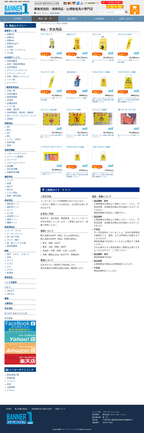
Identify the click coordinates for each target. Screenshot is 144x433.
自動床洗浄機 (13, 172)
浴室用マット (13, 216)
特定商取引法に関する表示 (42, 409)
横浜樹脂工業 (13, 375)
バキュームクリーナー (17, 153)
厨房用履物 (12, 246)
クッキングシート (15, 234)
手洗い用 (11, 91)
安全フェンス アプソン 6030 (76, 60)
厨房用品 (8, 277)
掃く (9, 127)
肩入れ (10, 189)
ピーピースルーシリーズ (15, 313)
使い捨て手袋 (13, 237)
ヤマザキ (8, 318)
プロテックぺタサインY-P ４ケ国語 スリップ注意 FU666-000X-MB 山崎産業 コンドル (129, 100)
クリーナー (12, 83)
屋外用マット (13, 207)
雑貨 (6, 251)
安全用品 (8, 308)
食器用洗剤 (12, 97)
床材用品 (8, 200)
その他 (10, 53)
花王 (9, 384)
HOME (18, 19)
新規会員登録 (54, 13)
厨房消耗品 (9, 227)
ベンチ (10, 180)
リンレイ (11, 381)
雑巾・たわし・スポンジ (18, 254)
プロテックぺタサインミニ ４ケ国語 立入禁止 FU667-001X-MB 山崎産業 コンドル (77, 175)
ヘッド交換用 (10, 282)
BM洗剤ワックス (12, 57)
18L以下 (10, 291)
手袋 (9, 257)
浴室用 (10, 100)
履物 (6, 298)
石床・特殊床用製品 (16, 64)
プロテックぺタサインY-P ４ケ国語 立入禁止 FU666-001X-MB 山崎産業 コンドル (103, 100)
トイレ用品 (12, 193)
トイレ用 (11, 106)
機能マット (12, 222)
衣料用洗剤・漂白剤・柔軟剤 (20, 112)
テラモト (11, 390)
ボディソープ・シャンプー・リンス (21, 116)
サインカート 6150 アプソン (49, 60)
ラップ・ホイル (14, 230)
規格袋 (10, 47)
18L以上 (10, 294)
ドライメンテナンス (16, 73)
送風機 (10, 166)
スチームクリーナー (16, 163)
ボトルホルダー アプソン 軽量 (76, 98)
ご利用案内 (99, 19)
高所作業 (11, 142)
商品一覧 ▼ (45, 19)
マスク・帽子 (13, 240)
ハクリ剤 (11, 79)
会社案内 (72, 19)
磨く (9, 136)
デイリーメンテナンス (17, 70)
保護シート (12, 219)
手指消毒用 (12, 94)
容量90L (10, 40)
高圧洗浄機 (12, 169)
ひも (9, 266)
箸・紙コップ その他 (16, 243)
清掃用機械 (9, 150)
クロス (10, 270)
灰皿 (9, 183)
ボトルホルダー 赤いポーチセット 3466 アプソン (51, 173)
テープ (10, 260)
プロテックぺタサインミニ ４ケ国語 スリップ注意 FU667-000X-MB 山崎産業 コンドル (103, 175)
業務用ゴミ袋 (10, 31)
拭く (9, 133)
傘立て (10, 186)
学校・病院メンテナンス (18, 76)
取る (9, 130)
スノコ (10, 210)
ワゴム (10, 263)
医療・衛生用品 (14, 196)
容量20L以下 (12, 43)
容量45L (10, 34)
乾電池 (10, 273)
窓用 (9, 145)
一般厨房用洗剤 (11, 87)
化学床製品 (12, 67)
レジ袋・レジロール (16, 50)
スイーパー (12, 160)
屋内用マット (13, 204)
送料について (60, 409)
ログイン (46, 13)
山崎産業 (11, 387)
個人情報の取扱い (21, 409)
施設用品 (8, 177)
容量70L (10, 37)
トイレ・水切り (14, 139)
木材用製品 (12, 61)
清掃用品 (8, 123)
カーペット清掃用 (15, 157)
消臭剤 (10, 119)
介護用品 (8, 303)
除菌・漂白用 (13, 109)
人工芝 (10, 213)
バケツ (7, 287)
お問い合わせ (126, 19)
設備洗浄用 (12, 103)
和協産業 (11, 378)
